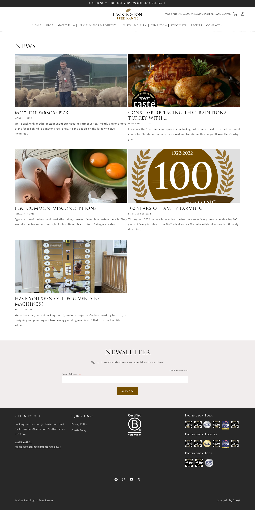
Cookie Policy (79, 430)
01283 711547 (172, 14)
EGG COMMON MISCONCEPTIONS (56, 208)
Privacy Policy (79, 424)
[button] (11, 14)
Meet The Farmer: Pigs (41, 112)
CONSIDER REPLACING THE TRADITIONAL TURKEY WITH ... (178, 115)
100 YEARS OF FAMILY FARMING (165, 208)
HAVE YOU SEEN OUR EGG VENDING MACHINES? (58, 301)
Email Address (71, 374)
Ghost (236, 500)
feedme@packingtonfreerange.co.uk (206, 14)
